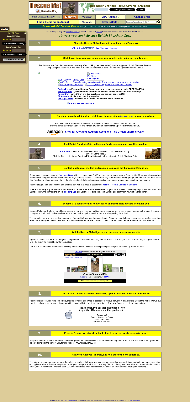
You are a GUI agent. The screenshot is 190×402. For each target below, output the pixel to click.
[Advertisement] (95, 386)
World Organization (69, 400)
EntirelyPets (64, 89)
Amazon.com (126, 116)
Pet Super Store (65, 98)
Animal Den (63, 94)
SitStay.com (63, 96)
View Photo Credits (134, 400)
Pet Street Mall (65, 91)
